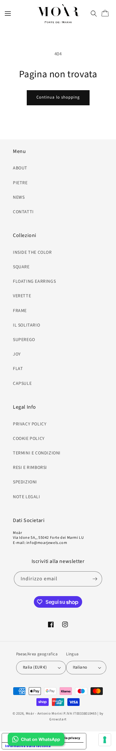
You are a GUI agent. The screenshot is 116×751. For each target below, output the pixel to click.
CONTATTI (23, 212)
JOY (17, 354)
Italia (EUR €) (35, 667)
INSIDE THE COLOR (32, 252)
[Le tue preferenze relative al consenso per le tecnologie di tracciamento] (105, 740)
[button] (8, 13)
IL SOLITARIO (26, 325)
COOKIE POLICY (29, 438)
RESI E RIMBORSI (30, 467)
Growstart (58, 719)
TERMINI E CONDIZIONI (37, 453)
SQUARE (21, 267)
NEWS (18, 197)
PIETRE (20, 183)
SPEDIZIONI (25, 482)
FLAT (18, 369)
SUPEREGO (24, 340)
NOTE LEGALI (26, 497)
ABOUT (20, 168)
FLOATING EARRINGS (34, 281)
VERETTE (22, 296)
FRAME (20, 311)
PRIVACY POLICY (29, 424)
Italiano (80, 667)
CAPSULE (22, 383)
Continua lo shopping (58, 97)
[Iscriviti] (95, 578)
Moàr (30, 713)
